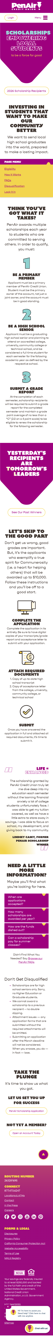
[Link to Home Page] (26, 6)
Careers (9, 1210)
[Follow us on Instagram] (20, 1218)
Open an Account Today (26, 1133)
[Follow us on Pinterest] (40, 1218)
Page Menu (12, 162)
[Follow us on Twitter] (13, 1218)
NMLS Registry (12, 1258)
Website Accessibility (16, 1248)
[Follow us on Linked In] (34, 1218)
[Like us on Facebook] (6, 1218)
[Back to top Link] (42, 1154)
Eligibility (10, 169)
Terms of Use (11, 1253)
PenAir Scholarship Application (26, 1111)
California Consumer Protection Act (24, 1243)
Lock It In (10, 192)
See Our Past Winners (27, 512)
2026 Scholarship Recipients (26, 91)
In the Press (11, 1205)
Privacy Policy (12, 1238)
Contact (9, 1200)
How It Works (12, 174)
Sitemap (9, 1322)
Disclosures (10, 1233)
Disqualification (14, 186)
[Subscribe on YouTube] (27, 1218)
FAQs (7, 180)
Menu (38, 17)
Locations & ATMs (14, 1195)
